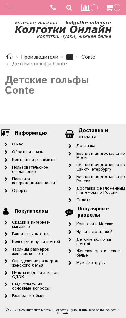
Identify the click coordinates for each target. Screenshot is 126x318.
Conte (88, 57)
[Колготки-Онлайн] (63, 28)
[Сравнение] (89, 7)
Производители (39, 57)
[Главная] (9, 57)
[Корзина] (113, 7)
